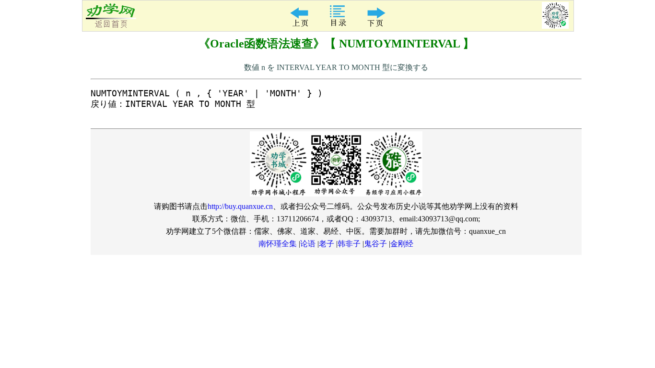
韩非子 (349, 244)
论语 (308, 244)
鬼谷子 (375, 244)
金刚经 (401, 244)
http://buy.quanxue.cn (240, 206)
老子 (326, 244)
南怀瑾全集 (277, 244)
